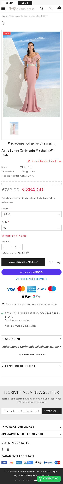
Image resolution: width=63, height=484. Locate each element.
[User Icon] (50, 8)
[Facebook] (4, 449)
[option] (31, 74)
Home (4, 16)
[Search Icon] (41, 8)
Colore (5, 209)
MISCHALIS (26, 167)
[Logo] (21, 8)
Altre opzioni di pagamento (31, 279)
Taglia (5, 222)
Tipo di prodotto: (10, 176)
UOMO (25, 3)
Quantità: (6, 241)
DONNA (9, 3)
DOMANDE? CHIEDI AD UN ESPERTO (33, 144)
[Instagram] (9, 449)
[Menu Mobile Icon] (3, 8)
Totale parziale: (9, 253)
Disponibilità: (8, 172)
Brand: (4, 167)
